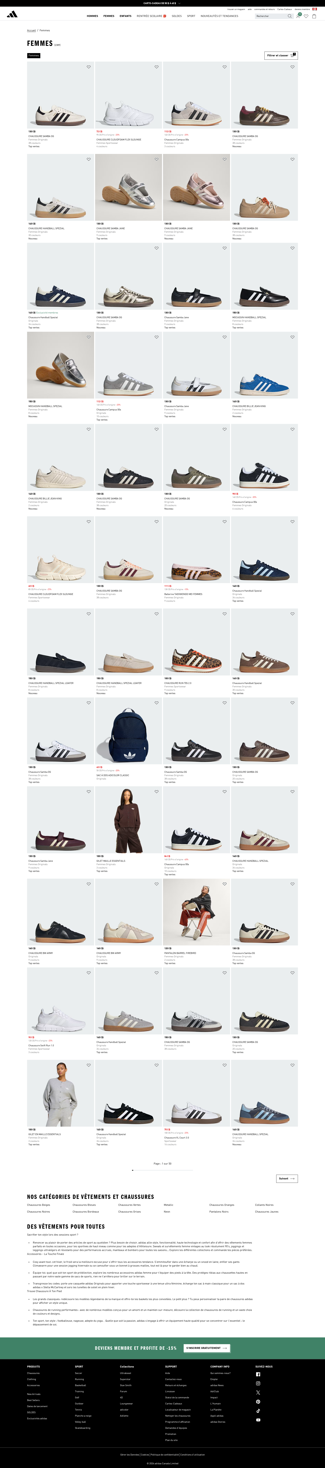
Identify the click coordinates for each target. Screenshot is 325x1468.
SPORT (191, 16)
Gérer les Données (129, 1455)
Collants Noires (264, 1205)
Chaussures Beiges (38, 1205)
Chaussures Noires (38, 1212)
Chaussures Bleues (84, 1205)
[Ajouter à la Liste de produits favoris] (88, 67)
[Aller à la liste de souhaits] (306, 16)
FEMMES (108, 16)
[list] (145, 55)
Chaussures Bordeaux (86, 1212)
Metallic (168, 1205)
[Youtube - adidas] (276, 1420)
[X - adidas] (276, 1393)
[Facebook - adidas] (276, 1374)
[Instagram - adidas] (276, 1383)
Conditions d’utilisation (192, 1455)
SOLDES (177, 16)
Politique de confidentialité (165, 1455)
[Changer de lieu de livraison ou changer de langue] (314, 9)
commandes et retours (264, 9)
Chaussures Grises (129, 1212)
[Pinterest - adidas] (276, 1402)
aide (250, 9)
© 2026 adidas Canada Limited (162, 1463)
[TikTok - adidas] (276, 1411)
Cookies (145, 1455)
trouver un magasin (236, 9)
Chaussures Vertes (129, 1205)
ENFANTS (125, 16)
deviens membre (302, 9)
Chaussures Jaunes (266, 1212)
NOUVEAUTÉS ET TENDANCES (219, 16)
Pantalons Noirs (219, 1212)
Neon (167, 1212)
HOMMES (92, 16)
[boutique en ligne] (12, 14)
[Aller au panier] (314, 16)
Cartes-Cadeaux (284, 9)
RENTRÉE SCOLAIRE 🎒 (151, 16)
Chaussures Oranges (221, 1205)
